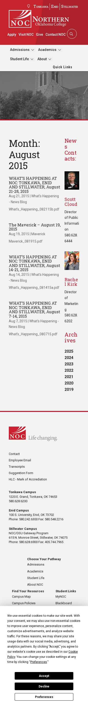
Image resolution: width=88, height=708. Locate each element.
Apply (11, 34)
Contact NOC (55, 34)
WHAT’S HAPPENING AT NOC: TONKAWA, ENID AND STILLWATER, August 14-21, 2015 (34, 263)
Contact (14, 454)
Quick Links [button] (62, 67)
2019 (69, 389)
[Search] (71, 34)
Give (39, 34)
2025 (69, 351)
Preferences (44, 697)
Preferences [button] (38, 662)
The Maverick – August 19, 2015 (35, 227)
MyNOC (60, 596)
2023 (69, 364)
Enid (54, 6)
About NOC (35, 584)
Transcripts (17, 466)
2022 (69, 370)
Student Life (19, 59)
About (42, 59)
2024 (69, 357)
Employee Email (20, 460)
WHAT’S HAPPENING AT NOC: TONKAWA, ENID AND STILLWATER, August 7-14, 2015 (34, 310)
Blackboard (63, 603)
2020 (69, 383)
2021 (69, 376)
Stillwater (69, 6)
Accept (44, 676)
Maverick (38, 234)
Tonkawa (40, 6)
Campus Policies (23, 603)
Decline (44, 686)
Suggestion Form (21, 473)
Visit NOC (26, 34)
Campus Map (21, 596)
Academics (47, 50)
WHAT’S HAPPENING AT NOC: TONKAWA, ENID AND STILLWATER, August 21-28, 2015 (34, 185)
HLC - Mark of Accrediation (28, 479)
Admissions (20, 50)
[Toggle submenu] (33, 50)
